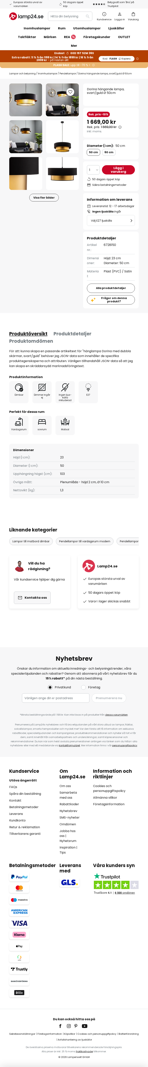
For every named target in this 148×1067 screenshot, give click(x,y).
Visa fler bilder (44, 198)
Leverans (16, 814)
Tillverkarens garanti (24, 833)
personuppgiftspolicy (124, 745)
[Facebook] (62, 1026)
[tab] (28, 334)
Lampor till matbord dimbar (31, 541)
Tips (63, 852)
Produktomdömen (31, 341)
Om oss (65, 786)
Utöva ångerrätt (23, 780)
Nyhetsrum (68, 841)
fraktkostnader (84, 1051)
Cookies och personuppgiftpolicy (96, 1034)
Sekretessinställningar (22, 1034)
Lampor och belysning (22, 73)
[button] (25, 136)
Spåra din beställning (25, 794)
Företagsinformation (108, 804)
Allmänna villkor (105, 797)
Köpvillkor (69, 1034)
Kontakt (15, 800)
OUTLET (124, 37)
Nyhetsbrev (68, 811)
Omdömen (68, 824)
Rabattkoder (69, 804)
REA (67, 37)
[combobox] (70, 16)
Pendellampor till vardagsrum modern (84, 541)
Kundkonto (17, 820)
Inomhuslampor (47, 73)
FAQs (13, 787)
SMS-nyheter (70, 817)
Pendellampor (68, 73)
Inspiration (68, 847)
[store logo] (26, 16)
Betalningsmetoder (24, 807)
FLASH (116, 58)
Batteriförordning (129, 1034)
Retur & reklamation (24, 827)
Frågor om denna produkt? (114, 299)
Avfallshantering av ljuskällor (75, 1039)
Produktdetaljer (72, 334)
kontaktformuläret (69, 745)
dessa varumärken (116, 714)
